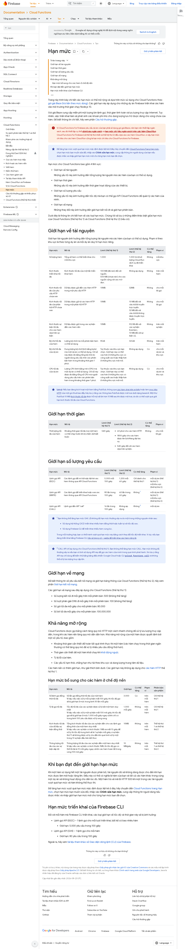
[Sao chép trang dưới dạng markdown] (83, 51)
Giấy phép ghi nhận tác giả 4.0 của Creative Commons (124, 867)
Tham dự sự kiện (94, 914)
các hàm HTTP (153, 668)
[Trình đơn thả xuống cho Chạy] (79, 18)
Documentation (14, 12)
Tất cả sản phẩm (149, 931)
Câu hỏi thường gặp (106, 119)
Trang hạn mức (144, 149)
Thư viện (46, 910)
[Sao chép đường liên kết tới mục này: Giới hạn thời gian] (87, 414)
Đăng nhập (176, 3)
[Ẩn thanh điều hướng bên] (35, 944)
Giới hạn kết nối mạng (65, 584)
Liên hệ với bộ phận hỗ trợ (143, 896)
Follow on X (92, 905)
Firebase (52, 43)
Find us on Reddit (95, 901)
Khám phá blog (94, 896)
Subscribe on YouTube (97, 910)
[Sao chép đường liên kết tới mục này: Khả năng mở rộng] (89, 623)
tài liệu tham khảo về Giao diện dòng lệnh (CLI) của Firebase (99, 842)
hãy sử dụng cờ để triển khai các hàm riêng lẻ (112, 538)
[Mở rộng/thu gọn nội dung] (67, 60)
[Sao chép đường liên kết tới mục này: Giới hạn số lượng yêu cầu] (104, 462)
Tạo (59, 18)
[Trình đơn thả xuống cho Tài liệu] (39, 3)
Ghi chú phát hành (140, 910)
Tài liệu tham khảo (93, 18)
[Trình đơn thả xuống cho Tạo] (64, 18)
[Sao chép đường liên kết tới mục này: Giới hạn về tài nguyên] (97, 231)
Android (78, 931)
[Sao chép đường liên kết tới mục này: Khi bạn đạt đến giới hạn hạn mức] (121, 765)
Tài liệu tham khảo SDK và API (55, 901)
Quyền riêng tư (62, 943)
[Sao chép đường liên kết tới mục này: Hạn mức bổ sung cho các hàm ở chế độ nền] (129, 680)
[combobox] (81, 3)
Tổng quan (8, 18)
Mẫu (110, 18)
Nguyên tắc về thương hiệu (144, 914)
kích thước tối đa (78, 396)
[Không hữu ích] (163, 43)
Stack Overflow (139, 901)
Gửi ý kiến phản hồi (153, 51)
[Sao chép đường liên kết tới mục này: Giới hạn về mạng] (87, 573)
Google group (138, 905)
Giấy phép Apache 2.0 (69, 870)
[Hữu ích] (159, 43)
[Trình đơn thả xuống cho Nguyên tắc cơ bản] (40, 18)
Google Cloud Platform (125, 931)
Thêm (48, 3)
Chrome (92, 931)
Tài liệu (33, 3)
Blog (132, 3)
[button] (17, 45)
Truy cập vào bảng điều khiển (153, 3)
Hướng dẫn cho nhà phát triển (55, 896)
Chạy (73, 18)
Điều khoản (47, 943)
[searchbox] (19, 28)
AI (47, 18)
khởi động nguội (109, 652)
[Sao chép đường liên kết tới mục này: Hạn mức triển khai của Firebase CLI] (127, 807)
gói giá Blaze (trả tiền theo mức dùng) (68, 103)
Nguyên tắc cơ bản (28, 18)
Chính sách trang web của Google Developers (139, 870)
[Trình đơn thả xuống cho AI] (51, 18)
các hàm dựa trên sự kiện (128, 389)
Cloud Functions (40, 12)
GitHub (45, 914)
